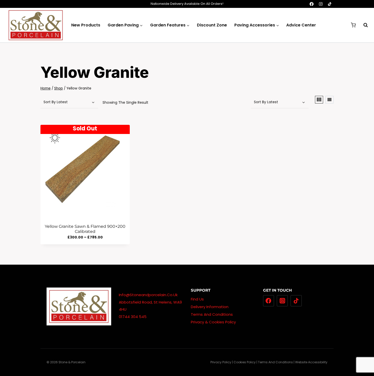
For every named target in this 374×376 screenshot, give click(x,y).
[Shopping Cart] (353, 25)
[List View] (329, 99)
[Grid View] (319, 99)
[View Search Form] (363, 25)
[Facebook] (312, 4)
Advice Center (301, 25)
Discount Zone (212, 25)
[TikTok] (330, 4)
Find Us (197, 299)
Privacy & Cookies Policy (213, 322)
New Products (85, 25)
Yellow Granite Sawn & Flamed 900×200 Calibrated (85, 229)
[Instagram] (321, 4)
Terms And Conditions (212, 314)
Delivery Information (209, 306)
